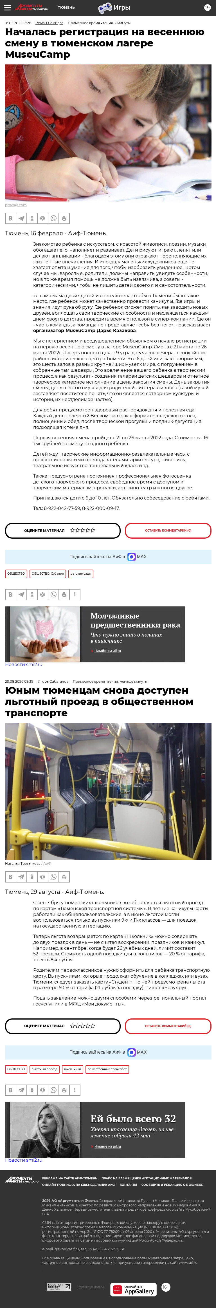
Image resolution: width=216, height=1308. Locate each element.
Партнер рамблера (90, 1287)
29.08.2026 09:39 (19, 681)
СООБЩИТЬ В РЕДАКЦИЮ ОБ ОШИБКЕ (172, 1185)
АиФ (47, 863)
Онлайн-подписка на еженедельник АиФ (78, 1185)
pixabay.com (16, 205)
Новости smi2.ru (23, 664)
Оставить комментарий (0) (168, 530)
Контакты (128, 1185)
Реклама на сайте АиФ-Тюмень (69, 1178)
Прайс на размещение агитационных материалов (147, 1178)
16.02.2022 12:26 (18, 23)
